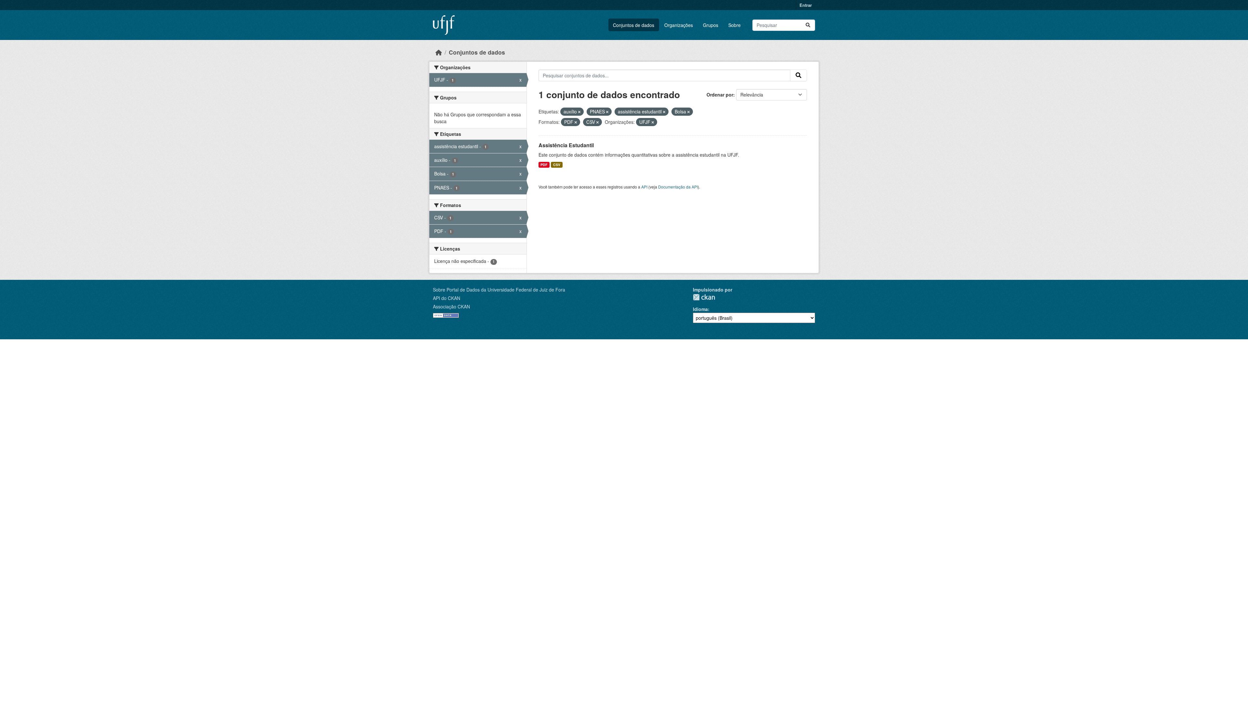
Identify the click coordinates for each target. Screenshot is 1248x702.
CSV (556, 164)
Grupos (710, 25)
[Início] (439, 52)
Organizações (678, 25)
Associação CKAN (451, 306)
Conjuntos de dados (633, 25)
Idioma (700, 309)
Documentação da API (678, 186)
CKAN (704, 297)
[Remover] (579, 111)
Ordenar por (720, 94)
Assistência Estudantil (566, 145)
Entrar (806, 5)
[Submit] (807, 25)
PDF (543, 164)
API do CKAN (446, 298)
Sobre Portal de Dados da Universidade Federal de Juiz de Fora (499, 289)
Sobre (734, 25)
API (644, 186)
